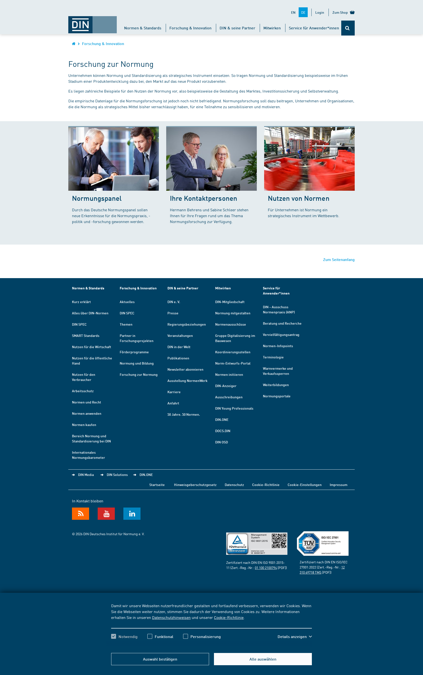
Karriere (174, 392)
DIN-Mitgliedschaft (230, 301)
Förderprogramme (134, 352)
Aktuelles (127, 301)
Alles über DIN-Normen (90, 313)
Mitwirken (272, 27)
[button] (295, 636)
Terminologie (273, 357)
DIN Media (86, 474)
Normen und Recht (86, 402)
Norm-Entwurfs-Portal (232, 363)
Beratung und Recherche (282, 323)
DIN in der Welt (178, 346)
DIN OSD (221, 442)
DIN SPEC (79, 324)
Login (319, 12)
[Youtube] (106, 514)
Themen (126, 324)
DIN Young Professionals (234, 408)
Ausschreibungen (229, 397)
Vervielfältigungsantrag (281, 334)
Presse (172, 313)
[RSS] (80, 514)
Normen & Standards (142, 27)
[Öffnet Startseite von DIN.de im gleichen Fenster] (92, 22)
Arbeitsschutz (83, 391)
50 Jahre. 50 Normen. (183, 414)
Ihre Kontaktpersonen (203, 198)
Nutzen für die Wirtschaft (91, 346)
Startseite (157, 484)
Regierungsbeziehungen (186, 324)
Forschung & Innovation (190, 27)
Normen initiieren (229, 374)
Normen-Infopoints (278, 345)
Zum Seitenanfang (339, 259)
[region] (211, 625)
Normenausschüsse (230, 324)
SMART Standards (85, 335)
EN (293, 12)
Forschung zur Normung (139, 374)
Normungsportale (277, 396)
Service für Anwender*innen (314, 27)
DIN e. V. (173, 301)
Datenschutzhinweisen (171, 617)
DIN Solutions (117, 474)
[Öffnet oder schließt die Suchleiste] (348, 28)
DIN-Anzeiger (225, 385)
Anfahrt (173, 403)
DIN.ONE (221, 419)
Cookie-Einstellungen (305, 484)
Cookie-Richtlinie (229, 617)
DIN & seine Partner (237, 27)
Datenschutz (234, 484)
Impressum (338, 484)
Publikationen (178, 358)
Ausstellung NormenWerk (187, 380)
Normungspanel (97, 198)
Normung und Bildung (137, 363)
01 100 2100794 (266, 567)
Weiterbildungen (276, 384)
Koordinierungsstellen (232, 352)
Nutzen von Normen (298, 198)
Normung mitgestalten (232, 313)
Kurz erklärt (81, 301)
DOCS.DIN (222, 430)
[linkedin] (132, 514)
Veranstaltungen (180, 335)
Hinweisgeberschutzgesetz (195, 484)
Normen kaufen (84, 424)
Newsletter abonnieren (185, 369)
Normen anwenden (86, 413)
